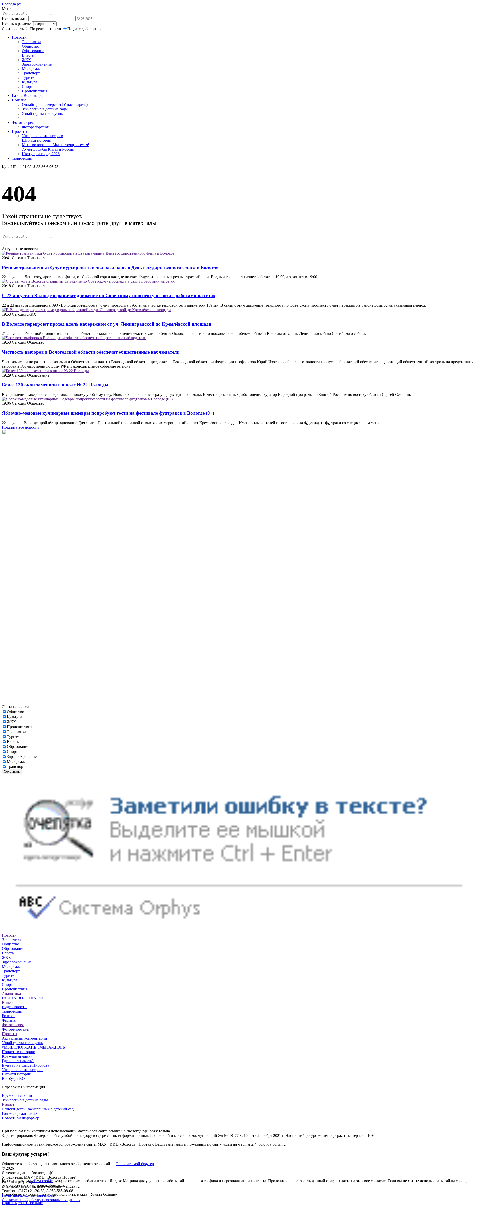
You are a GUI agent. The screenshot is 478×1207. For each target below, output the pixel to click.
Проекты (20, 131)
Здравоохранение (37, 64)
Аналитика (11, 993)
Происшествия (34, 91)
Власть (28, 55)
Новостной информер (20, 1118)
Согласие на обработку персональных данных (41, 1200)
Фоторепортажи (35, 127)
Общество (30, 46)
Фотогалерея (23, 122)
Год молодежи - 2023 (19, 1113)
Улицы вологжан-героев (42, 136)
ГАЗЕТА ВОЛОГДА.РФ (22, 998)
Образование (33, 51)
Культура (29, 82)
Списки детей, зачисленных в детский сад (38, 1109)
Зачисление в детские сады (45, 109)
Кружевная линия (17, 1056)
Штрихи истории (36, 140)
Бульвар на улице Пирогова (25, 1065)
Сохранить (12, 771)
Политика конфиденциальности (29, 1195)
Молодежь (31, 69)
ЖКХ (26, 60)
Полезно (19, 100)
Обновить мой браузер (135, 1164)
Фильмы (9, 1020)
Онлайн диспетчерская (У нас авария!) (55, 104)
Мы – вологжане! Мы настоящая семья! (55, 145)
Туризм (28, 77)
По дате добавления (84, 29)
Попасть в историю (18, 1052)
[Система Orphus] (239, 931)
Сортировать (13, 29)
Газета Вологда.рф (27, 95)
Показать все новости (20, 427)
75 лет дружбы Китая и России (48, 149)
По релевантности (46, 29)
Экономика (31, 42)
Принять (9, 1203)
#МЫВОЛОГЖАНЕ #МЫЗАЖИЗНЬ (33, 1047)
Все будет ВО (13, 1078)
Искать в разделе (16, 23)
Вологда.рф (11, 4)
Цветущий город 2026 (41, 154)
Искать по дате (14, 18)
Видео (7, 1002)
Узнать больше (30, 1203)
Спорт (27, 86)
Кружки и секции (17, 1095)
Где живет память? (18, 1061)
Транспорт (31, 73)
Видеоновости (14, 1007)
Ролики (8, 1016)
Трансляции (22, 158)
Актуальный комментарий (24, 1038)
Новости (20, 37)
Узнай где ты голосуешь (42, 113)
